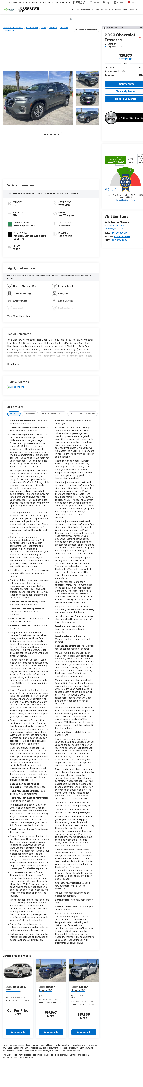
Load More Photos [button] (51, 134)
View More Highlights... (19, 316)
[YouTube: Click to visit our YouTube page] (77, 3)
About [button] (125, 9)
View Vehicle (17, 1032)
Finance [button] (118, 9)
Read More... (13, 364)
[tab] (14, 413)
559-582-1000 (119, 240)
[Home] (73, 9)
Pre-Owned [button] (85, 9)
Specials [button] (95, 9)
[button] (38, 98)
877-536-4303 (122, 237)
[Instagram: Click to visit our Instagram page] (80, 3)
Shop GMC (134, 9)
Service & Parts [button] (107, 9)
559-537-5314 (119, 233)
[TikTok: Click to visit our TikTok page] (83, 3)
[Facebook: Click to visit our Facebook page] (74, 3)
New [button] (77, 9)
